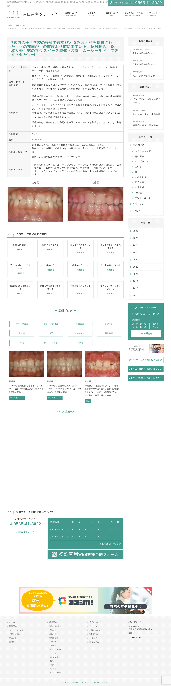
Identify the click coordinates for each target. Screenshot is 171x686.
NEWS (136, 211)
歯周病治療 (53, 638)
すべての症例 (22, 324)
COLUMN (138, 204)
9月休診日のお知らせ (144, 51)
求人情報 (12, 638)
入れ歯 (22, 333)
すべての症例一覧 (65, 411)
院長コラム (94, 642)
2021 (135, 267)
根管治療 (109, 333)
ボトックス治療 (55, 673)
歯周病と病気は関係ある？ (146, 124)
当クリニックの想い (17, 630)
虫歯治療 (53, 634)
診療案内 (92, 14)
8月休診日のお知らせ (144, 63)
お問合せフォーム (25, 532)
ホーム (12, 622)
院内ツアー (13, 642)
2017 (135, 295)
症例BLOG (138, 145)
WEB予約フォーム (97, 634)
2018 (135, 288)
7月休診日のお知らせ (144, 74)
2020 (135, 274)
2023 (135, 252)
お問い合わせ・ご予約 (133, 14)
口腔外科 (53, 665)
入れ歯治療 (53, 657)
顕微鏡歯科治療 (55, 626)
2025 (135, 238)
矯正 (51, 333)
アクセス (153, 14)
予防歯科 (53, 630)
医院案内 (13, 626)
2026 (135, 231)
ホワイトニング (51, 343)
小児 (22, 343)
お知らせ (93, 638)
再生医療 (80, 324)
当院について (71, 14)
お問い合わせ (95, 630)
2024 (135, 245)
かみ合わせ (80, 333)
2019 (135, 281)
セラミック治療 (51, 324)
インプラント (109, 324)
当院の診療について (17, 634)
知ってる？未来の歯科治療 (146, 112)
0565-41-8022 (27, 523)
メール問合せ (145, 333)
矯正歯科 (53, 661)
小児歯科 (139, 187)
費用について (112, 14)
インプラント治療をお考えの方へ (146, 99)
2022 (135, 260)
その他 (80, 343)
